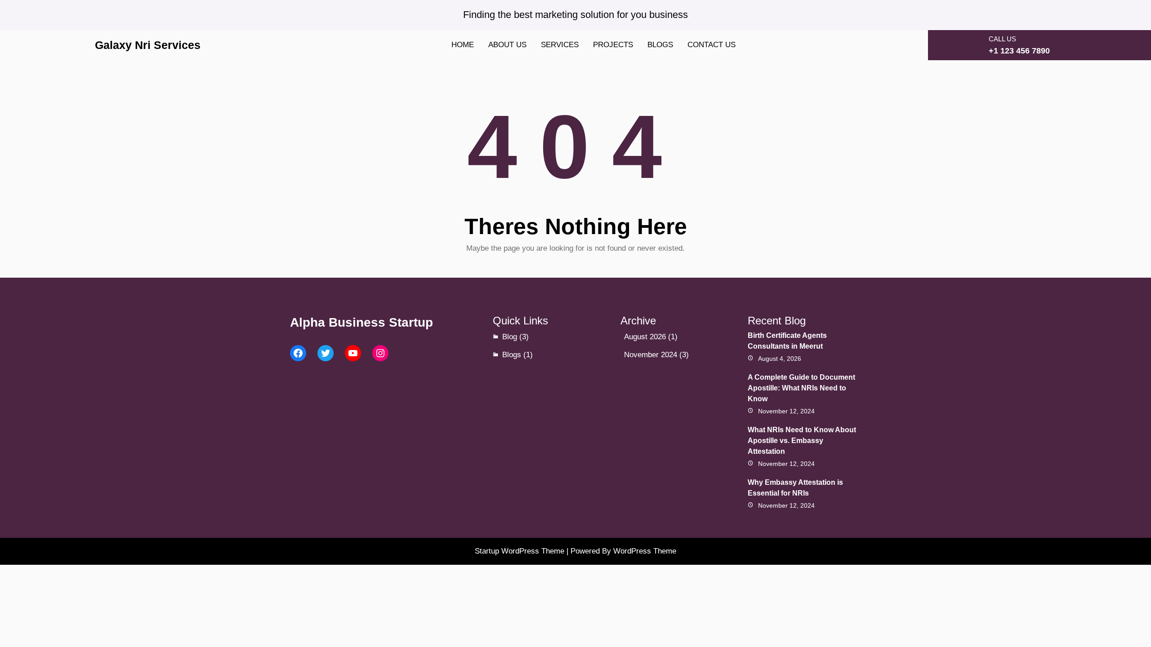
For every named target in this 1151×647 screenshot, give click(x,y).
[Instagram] (380, 353)
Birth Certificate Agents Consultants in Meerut (787, 341)
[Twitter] (325, 353)
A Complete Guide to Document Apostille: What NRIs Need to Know (801, 388)
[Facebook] (298, 353)
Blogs (511, 354)
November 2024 (650, 354)
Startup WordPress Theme (519, 551)
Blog (509, 336)
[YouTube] (353, 353)
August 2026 (645, 336)
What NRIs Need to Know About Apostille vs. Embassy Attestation (802, 440)
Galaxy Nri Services (148, 45)
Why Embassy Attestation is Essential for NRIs (795, 488)
